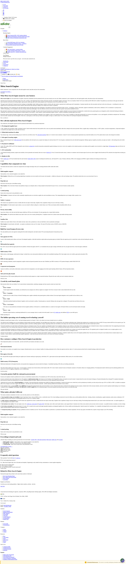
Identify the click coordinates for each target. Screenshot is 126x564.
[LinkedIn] (3, 12)
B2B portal (48, 439)
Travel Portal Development (8, 557)
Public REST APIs (32, 158)
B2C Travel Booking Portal (9, 476)
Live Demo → (8, 91)
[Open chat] (122, 560)
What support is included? (7, 465)
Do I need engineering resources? (8, 460)
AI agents (61, 439)
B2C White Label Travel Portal (9, 477)
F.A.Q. (4, 63)
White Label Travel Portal (8, 554)
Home (4, 78)
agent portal (34, 403)
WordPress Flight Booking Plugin (10, 559)
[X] (2, 73)
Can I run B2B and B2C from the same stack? (11, 467)
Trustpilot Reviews (7, 547)
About (4, 529)
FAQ (14, 458)
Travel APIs (5, 62)
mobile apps (6, 158)
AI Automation (6, 518)
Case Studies (5, 537)
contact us (18, 458)
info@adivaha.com (5, 2)
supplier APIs (34, 439)
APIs (68, 312)
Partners (4, 530)
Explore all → (6, 61)
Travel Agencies (6, 511)
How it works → (8, 446)
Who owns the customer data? (8, 464)
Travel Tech (5, 79)
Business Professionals (8, 512)
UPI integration (112, 146)
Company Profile (6, 546)
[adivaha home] (5, 24)
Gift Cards (5, 515)
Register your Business (5, 69)
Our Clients (5, 5)
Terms (4, 542)
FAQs (4, 538)
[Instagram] (3, 15)
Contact (4, 531)
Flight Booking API (7, 555)
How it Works (6, 478)
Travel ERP (5, 514)
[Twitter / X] (3, 11)
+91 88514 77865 (7, 506)
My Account (5, 8)
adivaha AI (49, 152)
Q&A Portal (5, 539)
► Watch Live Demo (14, 69)
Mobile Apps (6, 519)
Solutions (5, 30)
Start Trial (3, 486)
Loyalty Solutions (6, 516)
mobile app (29, 403)
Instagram (5, 550)
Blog (4, 536)
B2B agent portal (17, 139)
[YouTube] (3, 13)
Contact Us (5, 6)
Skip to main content (5, 1)
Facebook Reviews (7, 549)
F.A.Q (4, 4)
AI (54, 312)
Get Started (3, 91)
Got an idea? (5, 64)
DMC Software (6, 513)
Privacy (4, 541)
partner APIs (41, 403)
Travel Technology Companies (9, 558)
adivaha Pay (31, 146)
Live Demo (5, 479)
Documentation (6, 524)
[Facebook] (3, 10)
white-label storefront (41, 134)
